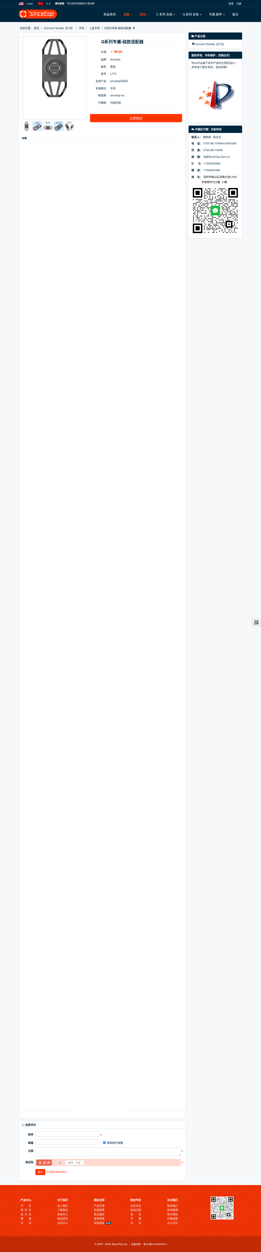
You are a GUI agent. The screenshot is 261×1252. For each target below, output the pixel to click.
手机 (81, 28)
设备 (126, 14)
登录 (231, 3)
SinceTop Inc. (120, 1244)
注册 (238, 3)
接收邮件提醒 (115, 1143)
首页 (36, 28)
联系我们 (172, 1205)
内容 (30, 1151)
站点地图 (30, 1244)
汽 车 (26, 1205)
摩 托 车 (26, 1210)
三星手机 (94, 28)
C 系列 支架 (164, 14)
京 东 (135, 1223)
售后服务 (99, 1214)
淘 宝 (135, 1214)
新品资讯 (110, 14)
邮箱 (30, 1143)
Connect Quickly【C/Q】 (59, 28)
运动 (143, 14)
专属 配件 (216, 14)
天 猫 (135, 1218)
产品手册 (99, 1205)
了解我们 (62, 1210)
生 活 (26, 1223)
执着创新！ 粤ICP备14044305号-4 (149, 1244)
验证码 (29, 1162)
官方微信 (172, 1214)
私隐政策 (99, 1210)
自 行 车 (26, 1214)
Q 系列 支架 (191, 14)
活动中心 (62, 1223)
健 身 (26, 1218)
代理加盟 (172, 1218)
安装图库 (99, 1223)
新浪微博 (172, 1210)
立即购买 (136, 118)
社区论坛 (135, 1205)
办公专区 (172, 1223)
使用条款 (99, 1218)
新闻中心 (62, 1214)
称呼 (30, 1134)
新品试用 (135, 1210)
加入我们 (62, 1205)
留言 (235, 14)
